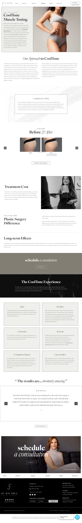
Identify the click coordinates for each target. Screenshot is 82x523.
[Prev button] (5, 148)
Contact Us (40, 267)
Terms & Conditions (54, 510)
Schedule (31, 451)
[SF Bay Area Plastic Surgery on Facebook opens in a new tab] (32, 494)
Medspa (10, 12)
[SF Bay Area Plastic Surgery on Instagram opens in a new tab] (30, 494)
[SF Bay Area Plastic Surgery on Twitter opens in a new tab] (34, 494)
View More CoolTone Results (40, 163)
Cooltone (15, 12)
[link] (16, 3)
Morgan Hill (65, 498)
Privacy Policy (62, 510)
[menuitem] (16, 3)
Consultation (74, 2)
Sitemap (67, 510)
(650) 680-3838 (55, 518)
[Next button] (76, 148)
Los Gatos (65, 490)
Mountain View (66, 483)
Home (5, 12)
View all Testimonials (40, 426)
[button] (6, 403)
